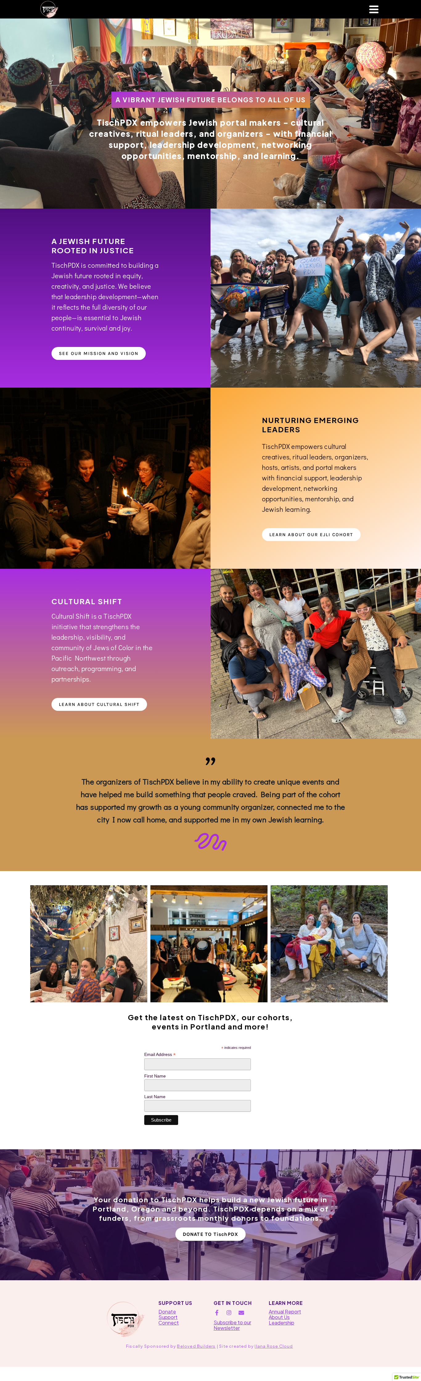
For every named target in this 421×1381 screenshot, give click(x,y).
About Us (279, 1317)
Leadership (281, 1322)
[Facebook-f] (216, 1312)
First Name (155, 1075)
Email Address (160, 1054)
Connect (168, 1322)
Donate (167, 1311)
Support (168, 1317)
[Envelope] (241, 1312)
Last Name (155, 1096)
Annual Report (285, 1311)
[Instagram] (229, 1312)
